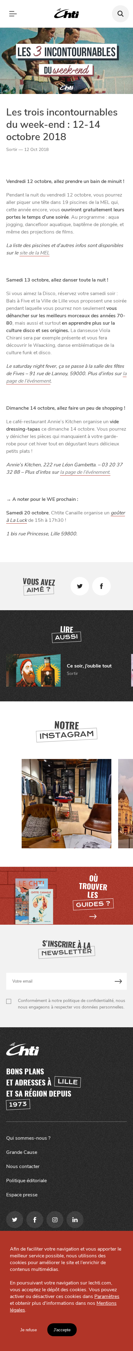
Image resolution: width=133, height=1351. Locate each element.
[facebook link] (34, 1219)
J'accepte (62, 1330)
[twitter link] (14, 1219)
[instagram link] (54, 1219)
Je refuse (28, 1330)
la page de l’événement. (85, 472)
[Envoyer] (118, 981)
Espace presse (21, 1194)
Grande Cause (21, 1152)
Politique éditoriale (26, 1180)
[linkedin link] (75, 1219)
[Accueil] (66, 14)
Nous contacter (23, 1166)
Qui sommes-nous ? (28, 1138)
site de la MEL (34, 253)
